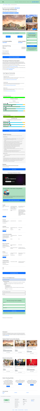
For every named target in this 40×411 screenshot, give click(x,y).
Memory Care (16, 403)
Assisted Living (16, 400)
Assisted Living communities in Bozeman (11, 85)
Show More (4, 216)
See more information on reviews (14, 66)
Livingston (27, 392)
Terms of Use (13, 312)
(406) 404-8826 (20, 42)
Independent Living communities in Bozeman (11, 79)
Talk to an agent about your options (14, 200)
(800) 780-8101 (5, 42)
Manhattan (15, 392)
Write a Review (14, 169)
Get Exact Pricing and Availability (14, 57)
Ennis (3, 393)
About (23, 404)
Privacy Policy (16, 312)
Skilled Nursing (16, 405)
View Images (34, 29)
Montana (6, 4)
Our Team (24, 403)
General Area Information (6, 279)
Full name (4, 302)
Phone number (5, 307)
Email (27, 40)
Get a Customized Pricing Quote (14, 130)
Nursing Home (16, 404)
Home (3, 4)
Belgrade (4, 392)
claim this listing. (7, 335)
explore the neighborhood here (10, 68)
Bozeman (9, 4)
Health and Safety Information (6, 291)
